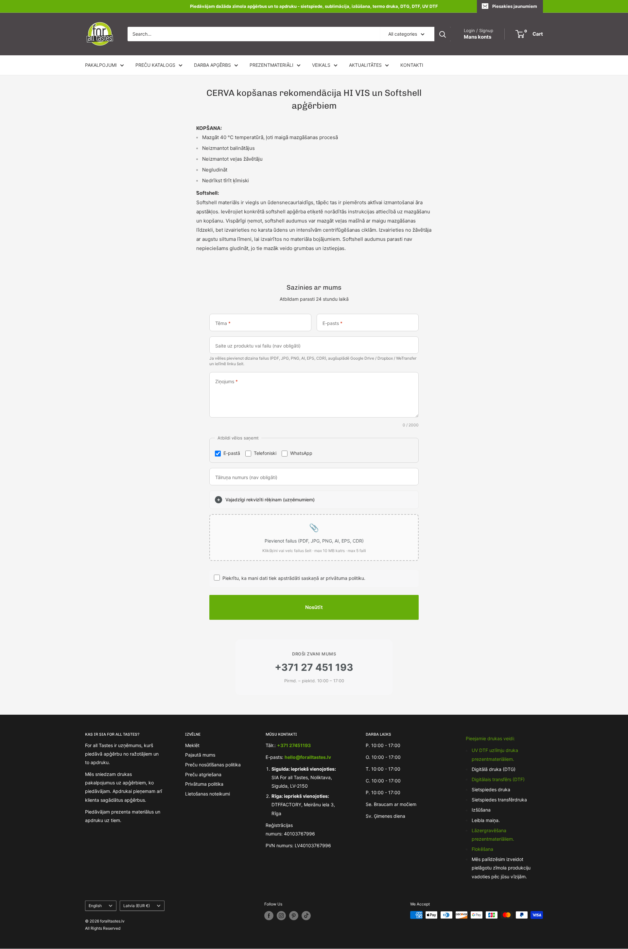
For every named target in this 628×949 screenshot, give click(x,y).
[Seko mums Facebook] (268, 915)
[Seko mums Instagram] (281, 915)
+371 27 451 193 (314, 667)
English (95, 905)
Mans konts (477, 37)
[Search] (442, 34)
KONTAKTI (411, 65)
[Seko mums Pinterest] (293, 915)
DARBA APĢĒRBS (212, 65)
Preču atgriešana (203, 774)
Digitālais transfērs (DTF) (498, 779)
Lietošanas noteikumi (207, 794)
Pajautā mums (200, 755)
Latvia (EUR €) (136, 905)
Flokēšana (482, 849)
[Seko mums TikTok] (306, 915)
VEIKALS (321, 65)
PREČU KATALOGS (155, 65)
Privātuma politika (204, 784)
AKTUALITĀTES (365, 65)
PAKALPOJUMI (101, 65)
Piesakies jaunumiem (514, 6)
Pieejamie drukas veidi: (490, 738)
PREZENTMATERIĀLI (271, 65)
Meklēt (192, 745)
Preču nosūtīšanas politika (213, 764)
